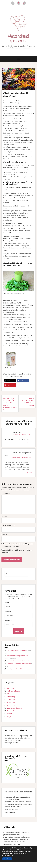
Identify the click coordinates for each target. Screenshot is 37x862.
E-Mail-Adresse (8, 526)
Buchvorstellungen (13, 691)
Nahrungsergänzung (14, 708)
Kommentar (6, 493)
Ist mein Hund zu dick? (15, 661)
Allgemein (10, 688)
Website (4, 535)
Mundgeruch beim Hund (15, 669)
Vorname (8, 611)
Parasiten (10, 714)
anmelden (18, 631)
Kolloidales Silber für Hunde (17, 650)
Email (7, 602)
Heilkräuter (11, 705)
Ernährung (11, 697)
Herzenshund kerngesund (18, 37)
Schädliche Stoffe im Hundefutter (19, 664)
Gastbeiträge (11, 699)
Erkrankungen (12, 694)
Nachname (8, 620)
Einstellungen (6, 855)
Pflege (9, 717)
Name (4, 516)
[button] (10, 380)
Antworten (29, 443)
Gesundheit (11, 702)
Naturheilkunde (12, 711)
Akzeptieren (7, 859)
